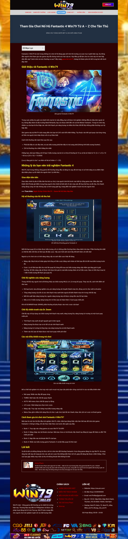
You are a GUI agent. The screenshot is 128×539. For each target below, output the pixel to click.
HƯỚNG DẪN (81, 12)
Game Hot (70, 12)
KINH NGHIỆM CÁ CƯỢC (95, 12)
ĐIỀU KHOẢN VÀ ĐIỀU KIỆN (68, 495)
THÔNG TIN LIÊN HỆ (66, 499)
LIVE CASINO (52, 12)
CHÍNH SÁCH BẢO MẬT (67, 488)
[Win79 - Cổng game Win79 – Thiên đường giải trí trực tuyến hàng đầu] (64, 5)
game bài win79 (67, 59)
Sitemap (62, 506)
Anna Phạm (78, 33)
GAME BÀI (28, 12)
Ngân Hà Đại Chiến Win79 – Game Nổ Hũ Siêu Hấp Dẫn (53, 191)
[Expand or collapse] (43, 48)
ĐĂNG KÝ (108, 4)
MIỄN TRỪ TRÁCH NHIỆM (68, 492)
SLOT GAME (61, 12)
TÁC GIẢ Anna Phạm (66, 503)
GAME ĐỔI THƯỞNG (39, 12)
